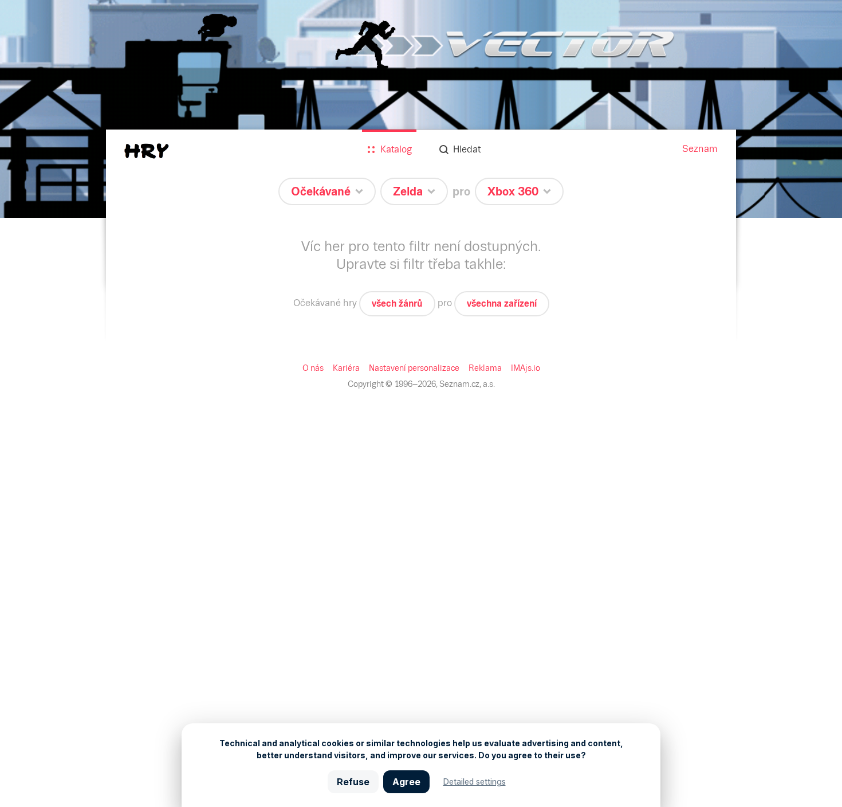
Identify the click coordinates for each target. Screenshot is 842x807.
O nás (313, 368)
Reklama (485, 368)
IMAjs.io (525, 368)
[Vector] (421, 109)
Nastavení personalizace (414, 368)
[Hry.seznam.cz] (146, 151)
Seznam (700, 148)
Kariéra (346, 368)
